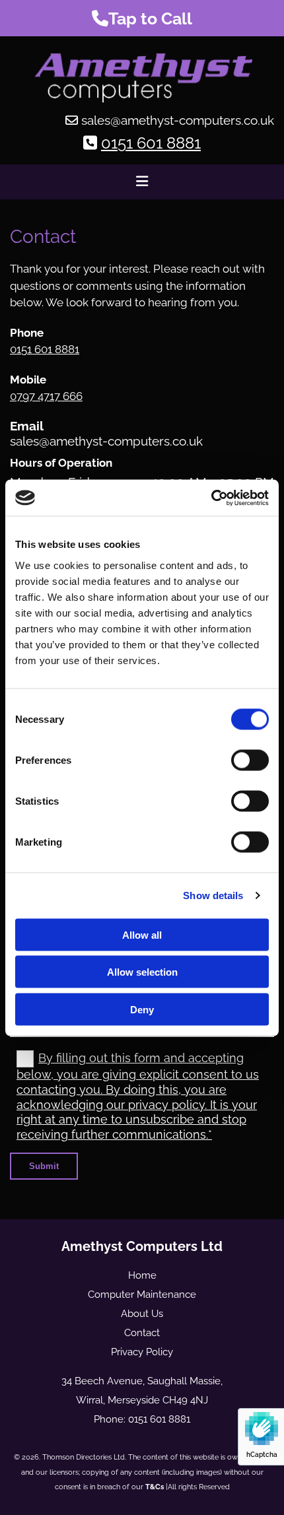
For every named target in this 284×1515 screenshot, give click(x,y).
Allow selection (142, 972)
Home (142, 1275)
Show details (213, 895)
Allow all (142, 934)
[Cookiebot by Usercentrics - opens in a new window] (211, 497)
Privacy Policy (142, 1352)
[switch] (250, 759)
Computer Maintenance (142, 1294)
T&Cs (154, 1487)
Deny (142, 1009)
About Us (142, 1314)
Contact (142, 1333)
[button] (142, 18)
